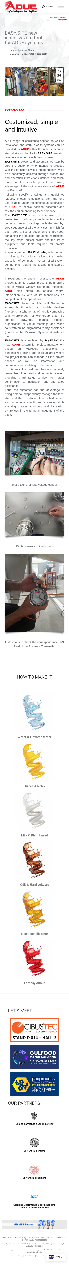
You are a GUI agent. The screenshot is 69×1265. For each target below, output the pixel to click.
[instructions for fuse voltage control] (34, 453)
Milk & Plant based (34, 835)
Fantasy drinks (34, 983)
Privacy (20, 1256)
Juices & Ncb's (34, 786)
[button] (21, 3)
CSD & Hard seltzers (34, 884)
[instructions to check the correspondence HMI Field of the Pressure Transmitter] (34, 593)
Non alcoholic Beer (34, 934)
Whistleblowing (29, 1256)
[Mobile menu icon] (61, 6)
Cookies (39, 1256)
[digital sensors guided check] (34, 514)
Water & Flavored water (34, 737)
